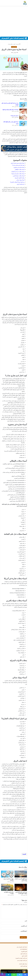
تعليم (14, 44)
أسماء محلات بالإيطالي (20, 169)
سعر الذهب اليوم (24, 953)
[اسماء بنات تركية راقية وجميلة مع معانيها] (23, 111)
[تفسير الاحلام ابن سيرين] (14, 148)
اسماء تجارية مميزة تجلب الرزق (18, 163)
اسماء (23, 854)
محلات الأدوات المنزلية (20, 178)
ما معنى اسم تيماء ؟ (14, 115)
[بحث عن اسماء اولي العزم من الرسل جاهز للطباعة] (23, 104)
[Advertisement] (14, 21)
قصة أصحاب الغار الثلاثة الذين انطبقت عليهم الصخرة (21, 892)
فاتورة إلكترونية (24, 951)
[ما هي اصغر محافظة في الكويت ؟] (7, 887)
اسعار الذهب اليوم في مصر (22, 946)
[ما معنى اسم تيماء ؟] (23, 117)
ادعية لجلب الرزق (21, 184)
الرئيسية (17, 44)
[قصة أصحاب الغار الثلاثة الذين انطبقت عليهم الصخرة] (21, 887)
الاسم (26, 920)
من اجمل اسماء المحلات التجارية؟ (17, 182)
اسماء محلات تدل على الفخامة (18, 171)
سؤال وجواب (10, 44)
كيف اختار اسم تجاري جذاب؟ (18, 165)
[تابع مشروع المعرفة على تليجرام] (14, 38)
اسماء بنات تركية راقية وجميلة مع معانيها (10, 109)
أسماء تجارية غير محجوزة (19, 167)
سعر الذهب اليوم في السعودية (21, 958)
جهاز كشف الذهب (23, 966)
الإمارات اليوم (24, 955)
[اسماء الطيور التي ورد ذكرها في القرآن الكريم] (21, 874)
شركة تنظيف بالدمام (23, 963)
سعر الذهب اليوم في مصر (22, 960)
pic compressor (23, 949)
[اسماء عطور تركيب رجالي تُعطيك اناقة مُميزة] (23, 123)
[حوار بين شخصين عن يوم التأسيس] (7, 874)
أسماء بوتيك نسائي (20, 180)
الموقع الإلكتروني (24, 931)
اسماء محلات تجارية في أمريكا (18, 173)
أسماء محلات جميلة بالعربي (19, 175)
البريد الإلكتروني (24, 926)
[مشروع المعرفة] (25, 3)
